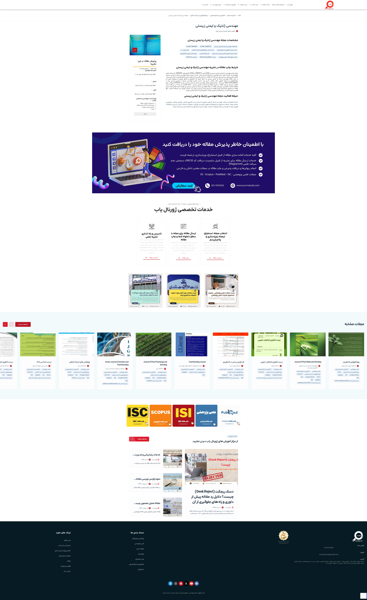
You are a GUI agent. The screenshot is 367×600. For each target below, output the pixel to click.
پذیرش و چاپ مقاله (148, 107)
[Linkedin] (170, 583)
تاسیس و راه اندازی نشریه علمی (152, 235)
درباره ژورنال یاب (216, 5)
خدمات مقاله (266, 5)
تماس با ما (205, 5)
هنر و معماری (139, 559)
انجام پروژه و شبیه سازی (63, 551)
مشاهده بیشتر (23, 324)
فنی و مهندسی (139, 544)
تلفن (154, 90)
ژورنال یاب (290, 5)
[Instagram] (175, 583)
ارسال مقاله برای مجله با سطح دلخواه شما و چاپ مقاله (183, 236)
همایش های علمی (65, 556)
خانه (239, 15)
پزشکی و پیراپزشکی (138, 538)
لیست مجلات (243, 5)
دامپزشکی (141, 569)
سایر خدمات (254, 5)
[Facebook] (196, 583)
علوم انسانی (140, 549)
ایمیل (153, 81)
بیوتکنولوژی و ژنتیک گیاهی (199, 15)
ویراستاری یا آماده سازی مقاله (145, 105)
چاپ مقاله (67, 540)
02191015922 (329, 548)
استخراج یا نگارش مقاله (147, 103)
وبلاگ (69, 561)
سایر (152, 109)
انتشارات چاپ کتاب (64, 546)
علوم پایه (141, 554)
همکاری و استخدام (231, 5)
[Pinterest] (181, 583)
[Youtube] (191, 583)
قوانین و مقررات (65, 566)
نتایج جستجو (231, 15)
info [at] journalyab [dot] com (329, 555)
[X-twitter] (186, 583)
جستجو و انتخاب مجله (278, 5)
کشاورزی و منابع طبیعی (217, 15)
